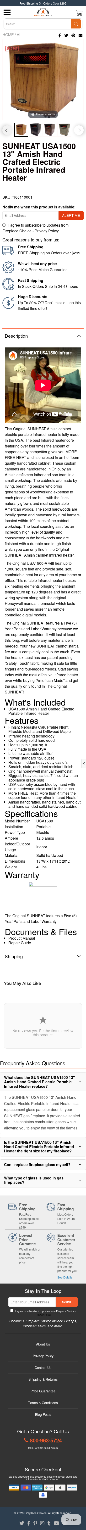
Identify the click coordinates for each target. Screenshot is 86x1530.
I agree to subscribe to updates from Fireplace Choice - (35, 228)
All (20, 34)
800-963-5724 (46, 1440)
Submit (66, 1301)
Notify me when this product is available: (38, 207)
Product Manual (21, 938)
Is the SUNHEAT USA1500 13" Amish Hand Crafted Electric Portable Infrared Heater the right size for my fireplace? (39, 1146)
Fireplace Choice (35, 1513)
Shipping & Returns (43, 1379)
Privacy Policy (47, 231)
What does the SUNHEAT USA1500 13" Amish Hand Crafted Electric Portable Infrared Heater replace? (39, 1082)
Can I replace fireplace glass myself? (37, 1164)
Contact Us (43, 1367)
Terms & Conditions (43, 1402)
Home (8, 34)
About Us (43, 1344)
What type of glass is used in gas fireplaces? (34, 1180)
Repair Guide (19, 942)
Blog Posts (43, 1414)
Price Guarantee (43, 1391)
